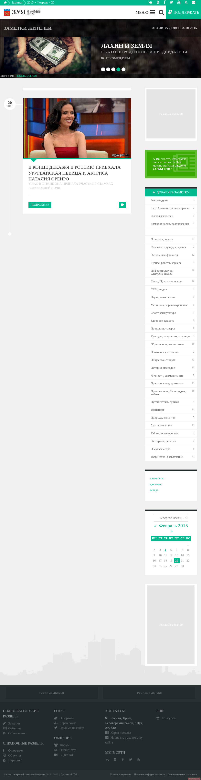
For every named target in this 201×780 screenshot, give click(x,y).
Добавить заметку (173, 192)
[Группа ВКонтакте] (150, 2)
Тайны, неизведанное (164, 433)
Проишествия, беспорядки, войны (168, 393)
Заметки (17, 2)
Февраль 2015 (173, 525)
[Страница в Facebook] (164, 2)
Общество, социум (163, 359)
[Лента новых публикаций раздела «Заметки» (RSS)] (186, 2)
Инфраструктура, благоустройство (162, 272)
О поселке (15, 750)
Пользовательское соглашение (182, 774)
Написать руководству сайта (124, 740)
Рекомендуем (159, 200)
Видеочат (66, 755)
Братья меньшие (161, 425)
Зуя (19, 12)
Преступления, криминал (167, 383)
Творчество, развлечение (167, 456)
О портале (66, 718)
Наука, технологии (163, 297)
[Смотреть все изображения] (41, 128)
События (14, 728)
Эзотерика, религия (163, 441)
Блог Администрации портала (170, 208)
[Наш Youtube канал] (179, 2)
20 (176, 560)
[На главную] (8, 3)
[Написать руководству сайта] (193, 2)
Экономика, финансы (164, 255)
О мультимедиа (160, 449)
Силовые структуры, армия (168, 247)
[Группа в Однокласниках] (157, 2)
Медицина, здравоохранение (169, 305)
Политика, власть (162, 239)
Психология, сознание (165, 352)
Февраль (42, 2)
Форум (64, 745)
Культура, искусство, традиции (171, 336)
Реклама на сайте (71, 728)
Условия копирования (121, 774)
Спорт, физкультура (163, 312)
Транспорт (157, 409)
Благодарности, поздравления (170, 223)
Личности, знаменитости (167, 375)
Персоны (14, 760)
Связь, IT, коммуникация (166, 281)
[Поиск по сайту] (161, 12)
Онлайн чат (67, 750)
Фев (10, 103)
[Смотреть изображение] (15, 55)
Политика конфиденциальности (149, 774)
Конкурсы (169, 718)
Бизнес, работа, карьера (166, 262)
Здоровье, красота (162, 320)
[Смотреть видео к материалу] (122, 205)
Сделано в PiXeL (69, 774)
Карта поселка (121, 732)
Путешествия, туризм (165, 401)
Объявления (17, 733)
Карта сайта (68, 723)
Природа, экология (163, 417)
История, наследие (163, 367)
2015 (30, 2)
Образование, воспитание (167, 344)
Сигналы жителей (162, 216)
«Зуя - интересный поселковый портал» (25, 774)
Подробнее (39, 204)
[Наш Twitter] (171, 2)
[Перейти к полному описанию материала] (79, 55)
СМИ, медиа (159, 289)
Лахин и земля (144, 48)
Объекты (14, 755)
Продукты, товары (163, 328)
